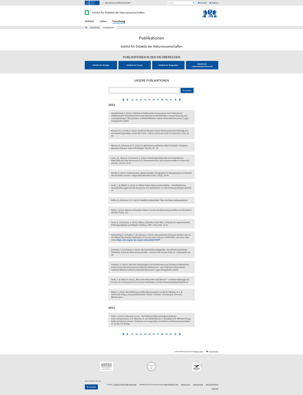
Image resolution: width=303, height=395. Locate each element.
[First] (123, 99)
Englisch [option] (215, 3)
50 (171, 99)
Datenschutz (198, 384)
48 (162, 99)
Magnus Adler (198, 351)
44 (145, 99)
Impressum (185, 384)
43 (141, 99)
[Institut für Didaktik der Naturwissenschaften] (85, 27)
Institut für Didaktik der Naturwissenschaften (118, 12)
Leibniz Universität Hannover (125, 384)
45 (149, 99)
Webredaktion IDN (171, 384)
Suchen (188, 90)
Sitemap (215, 388)
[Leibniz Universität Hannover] (92, 3)
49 (166, 99)
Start (193, 2)
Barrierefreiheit (212, 384)
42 (137, 99)
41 (132, 99)
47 (158, 99)
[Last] (179, 99)
